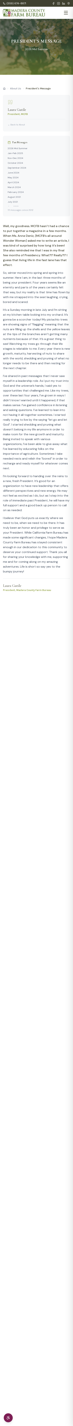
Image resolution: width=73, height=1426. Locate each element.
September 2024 (17, 167)
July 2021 (13, 201)
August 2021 (14, 196)
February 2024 (16, 192)
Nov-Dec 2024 (15, 158)
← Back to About (16, 124)
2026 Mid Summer (18, 148)
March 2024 (14, 187)
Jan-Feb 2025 (15, 153)
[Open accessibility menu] (8, 1417)
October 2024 (15, 162)
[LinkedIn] (63, 3)
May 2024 (13, 177)
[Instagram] (58, 3)
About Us (15, 88)
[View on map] (68, 3)
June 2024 (13, 172)
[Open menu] (66, 13)
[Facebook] (53, 3)
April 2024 (13, 182)
